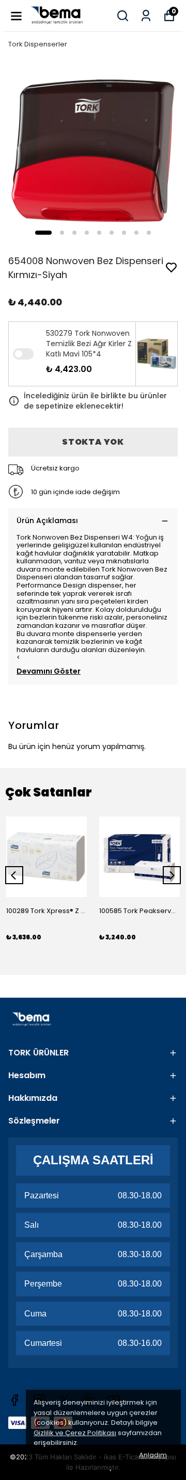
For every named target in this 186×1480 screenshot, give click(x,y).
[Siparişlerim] (146, 15)
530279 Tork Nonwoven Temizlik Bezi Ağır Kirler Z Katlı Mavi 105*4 (89, 343)
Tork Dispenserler (37, 44)
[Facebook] (14, 1400)
